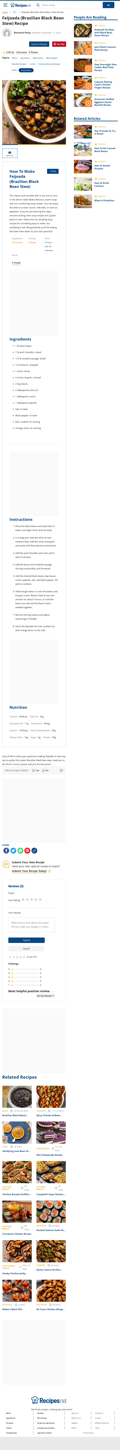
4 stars (36, 899)
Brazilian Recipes (19, 64)
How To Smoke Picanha (102, 167)
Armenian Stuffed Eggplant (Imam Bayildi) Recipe (104, 102)
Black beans (38, 58)
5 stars (40, 899)
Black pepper (52, 58)
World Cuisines (13, 764)
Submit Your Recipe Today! (29, 871)
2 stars (27, 899)
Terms (97, 1428)
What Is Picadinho (104, 200)
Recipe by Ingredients (46, 1423)
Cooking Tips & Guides (46, 1428)
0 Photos (33, 52)
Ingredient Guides (44, 1433)
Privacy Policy (88, 1433)
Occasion (9, 1423)
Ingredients (10, 1418)
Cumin (32, 64)
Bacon (14, 58)
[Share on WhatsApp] (20, 851)
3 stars (32, 899)
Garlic (14, 70)
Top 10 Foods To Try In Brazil (104, 132)
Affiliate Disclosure (102, 1423)
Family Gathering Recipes (49, 64)
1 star (23, 899)
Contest (98, 1418)
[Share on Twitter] (13, 851)
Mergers (74, 1423)
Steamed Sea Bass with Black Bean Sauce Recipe (104, 32)
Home (5, 12)
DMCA (73, 1428)
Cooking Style (11, 1433)
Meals (8, 1413)
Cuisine (9, 1428)
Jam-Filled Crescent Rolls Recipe (105, 48)
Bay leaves (25, 58)
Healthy (40, 1413)
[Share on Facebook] (6, 851)
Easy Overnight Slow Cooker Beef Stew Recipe (105, 67)
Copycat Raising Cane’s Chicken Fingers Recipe (103, 84)
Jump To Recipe (39, 44)
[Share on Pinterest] (59, 44)
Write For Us (76, 1418)
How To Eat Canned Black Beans (104, 150)
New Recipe (42, 1418)
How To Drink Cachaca (101, 184)
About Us (74, 1413)
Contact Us (99, 1413)
